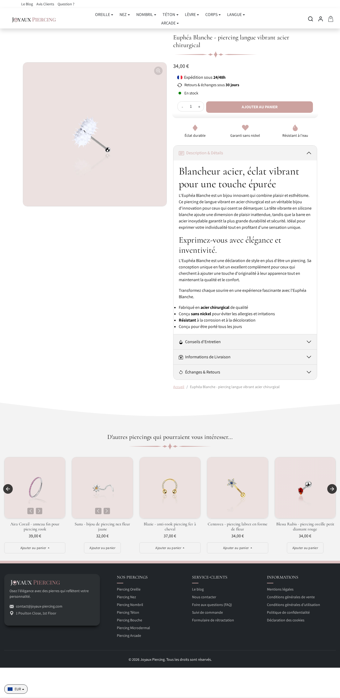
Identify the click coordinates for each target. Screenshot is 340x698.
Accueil (178, 386)
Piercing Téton (128, 612)
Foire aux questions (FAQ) (212, 604)
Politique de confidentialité (288, 612)
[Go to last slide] (8, 489)
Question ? (66, 4)
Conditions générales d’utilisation (293, 604)
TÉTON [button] (169, 14)
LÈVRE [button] (190, 14)
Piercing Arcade (129, 635)
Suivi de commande (207, 612)
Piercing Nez (126, 597)
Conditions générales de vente (291, 597)
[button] (310, 19)
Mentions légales (280, 589)
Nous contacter (204, 597)
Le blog (198, 589)
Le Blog (27, 4)
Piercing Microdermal (133, 627)
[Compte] (321, 19)
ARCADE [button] (168, 23)
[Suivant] (39, 511)
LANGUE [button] (234, 14)
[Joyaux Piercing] (34, 18)
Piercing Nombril (130, 604)
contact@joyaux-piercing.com (39, 606)
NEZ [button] (123, 14)
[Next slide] (332, 489)
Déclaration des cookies (285, 620)
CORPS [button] (211, 14)
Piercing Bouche (129, 620)
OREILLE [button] (102, 14)
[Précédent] (30, 511)
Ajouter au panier (260, 106)
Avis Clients (45, 4)
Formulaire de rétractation (213, 620)
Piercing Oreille (129, 589)
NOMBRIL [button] (144, 14)
